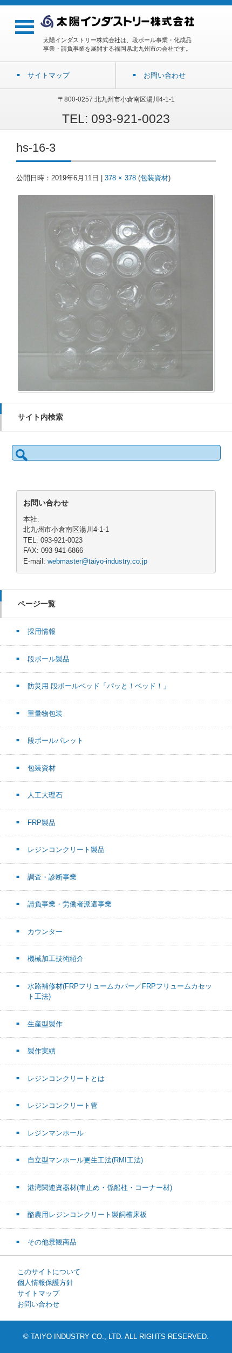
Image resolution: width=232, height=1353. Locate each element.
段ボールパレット (56, 740)
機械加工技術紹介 (56, 959)
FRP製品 (42, 822)
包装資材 (154, 178)
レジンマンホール (56, 1133)
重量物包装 (45, 713)
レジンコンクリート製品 (66, 849)
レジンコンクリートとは (66, 1078)
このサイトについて (48, 1272)
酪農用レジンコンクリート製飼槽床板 (87, 1214)
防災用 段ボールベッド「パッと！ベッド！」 (99, 686)
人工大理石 (45, 795)
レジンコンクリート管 (63, 1105)
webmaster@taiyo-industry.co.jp (97, 561)
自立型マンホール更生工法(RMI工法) (85, 1160)
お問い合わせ (38, 1304)
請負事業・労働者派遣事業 (70, 904)
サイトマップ (38, 1293)
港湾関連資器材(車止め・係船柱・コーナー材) (100, 1187)
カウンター (45, 932)
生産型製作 (45, 1024)
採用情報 (42, 631)
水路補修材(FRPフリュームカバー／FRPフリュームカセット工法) (120, 991)
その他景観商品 (52, 1242)
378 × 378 (120, 178)
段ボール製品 (49, 659)
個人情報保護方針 (45, 1282)
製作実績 (42, 1051)
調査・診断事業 (52, 877)
